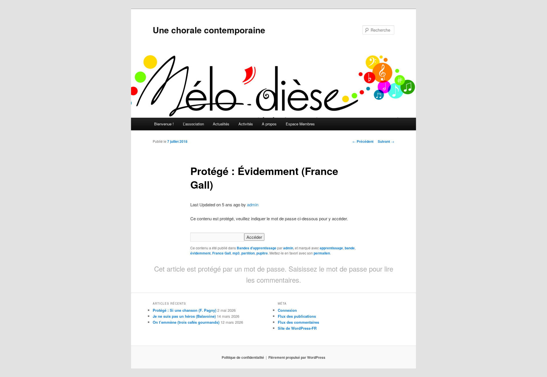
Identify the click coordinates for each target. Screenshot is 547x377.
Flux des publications (297, 316)
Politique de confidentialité (243, 357)
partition (248, 253)
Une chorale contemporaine (209, 30)
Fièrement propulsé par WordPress (296, 357)
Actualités (221, 124)
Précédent (362, 141)
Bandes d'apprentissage (256, 247)
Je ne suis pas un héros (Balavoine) (184, 316)
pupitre (262, 253)
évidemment (200, 253)
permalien (322, 253)
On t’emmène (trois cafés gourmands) (186, 322)
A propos (269, 124)
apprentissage (331, 247)
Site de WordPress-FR (297, 328)
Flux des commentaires (298, 322)
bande (350, 247)
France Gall (221, 253)
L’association (193, 124)
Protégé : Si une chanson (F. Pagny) (184, 310)
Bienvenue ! (164, 124)
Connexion (287, 310)
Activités (245, 124)
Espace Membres (300, 124)
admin (252, 204)
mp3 (236, 253)
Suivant (386, 141)
